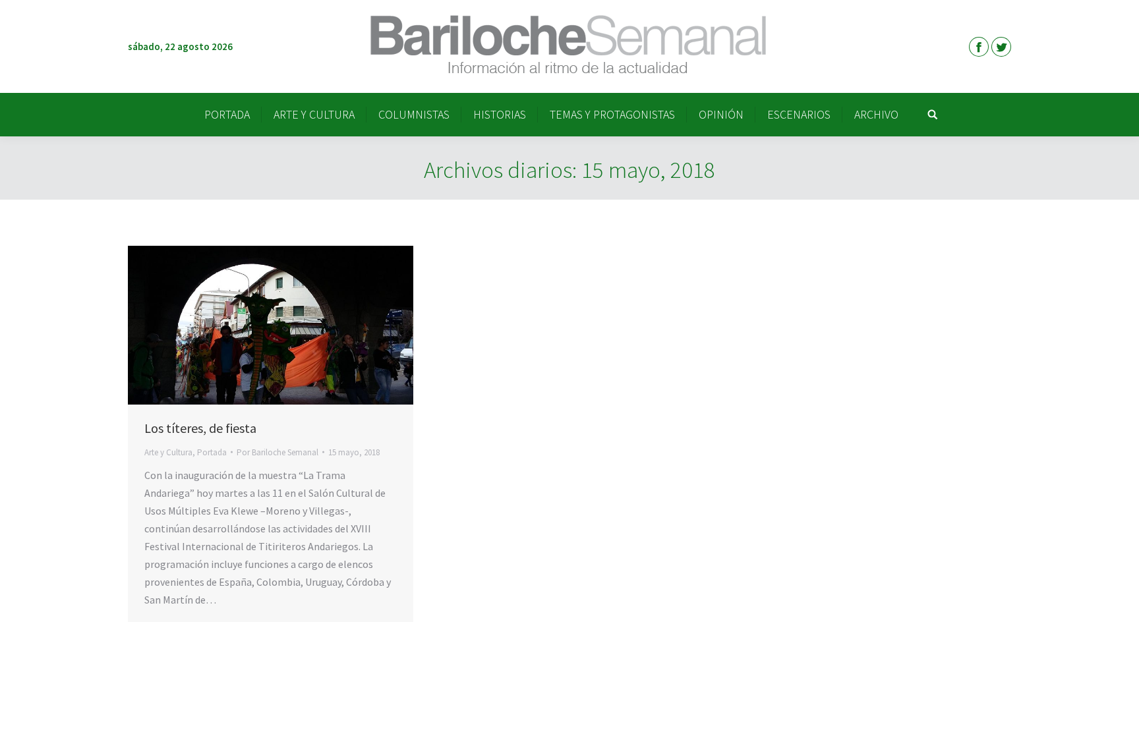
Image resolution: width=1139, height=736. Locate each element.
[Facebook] (979, 47)
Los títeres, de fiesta (200, 428)
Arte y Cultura (168, 452)
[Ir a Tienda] (1117, 714)
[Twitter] (1001, 47)
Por (277, 452)
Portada (212, 452)
